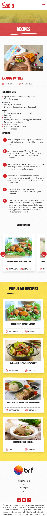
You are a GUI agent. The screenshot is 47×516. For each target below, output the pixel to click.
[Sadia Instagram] (24, 500)
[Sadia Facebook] (29, 500)
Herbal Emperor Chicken (23, 442)
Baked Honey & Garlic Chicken (19, 261)
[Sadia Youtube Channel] (19, 500)
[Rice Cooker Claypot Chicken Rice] (23, 350)
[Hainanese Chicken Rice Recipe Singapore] (23, 390)
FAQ (23, 491)
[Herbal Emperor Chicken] (23, 429)
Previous (3, 255)
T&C (23, 485)
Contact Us (23, 481)
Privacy (24, 488)
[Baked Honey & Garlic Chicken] (18, 248)
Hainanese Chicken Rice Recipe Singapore (23, 402)
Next (44, 255)
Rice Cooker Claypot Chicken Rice (23, 363)
